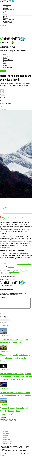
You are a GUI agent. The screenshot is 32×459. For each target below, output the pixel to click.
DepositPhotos (7, 443)
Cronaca (5, 6)
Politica (5, 8)
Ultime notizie (7, 5)
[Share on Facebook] (17, 200)
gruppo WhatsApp (5, 273)
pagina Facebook (14, 272)
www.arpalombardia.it (24, 264)
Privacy (5, 437)
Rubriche (5, 18)
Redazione (3, 109)
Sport (4, 11)
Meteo (5, 16)
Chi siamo (5, 435)
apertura (13, 279)
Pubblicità (5, 431)
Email (2, 314)
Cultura (5, 14)
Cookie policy (6, 439)
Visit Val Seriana (7, 441)
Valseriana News (23, 270)
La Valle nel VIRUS (8, 19)
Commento (3, 297)
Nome (2, 311)
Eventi (5, 13)
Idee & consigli (7, 21)
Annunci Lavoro (7, 23)
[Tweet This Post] (17, 201)
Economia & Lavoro (8, 10)
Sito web (2, 317)
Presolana (11, 267)
